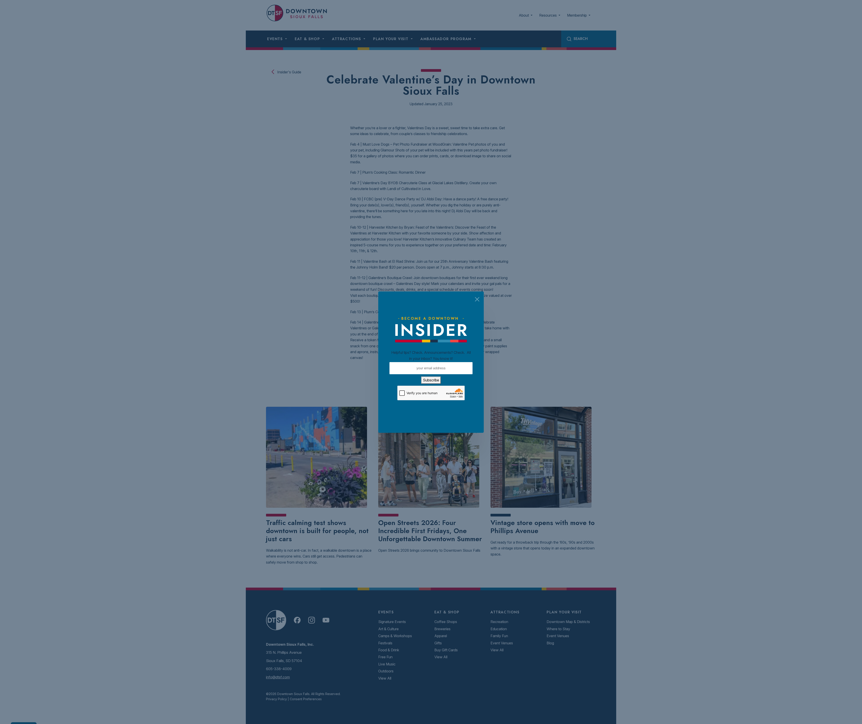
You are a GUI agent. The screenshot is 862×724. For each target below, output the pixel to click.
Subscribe (431, 380)
